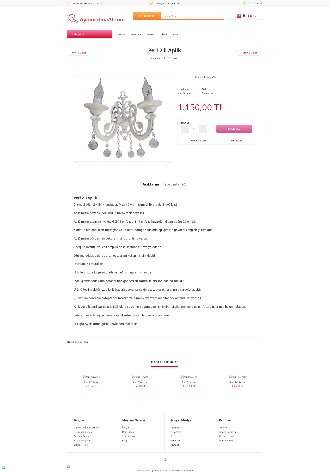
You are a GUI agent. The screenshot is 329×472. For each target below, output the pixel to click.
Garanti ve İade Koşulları (86, 427)
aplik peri (83, 341)
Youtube (174, 444)
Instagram (175, 431)
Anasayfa (155, 57)
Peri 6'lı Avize (189, 382)
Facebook (175, 427)
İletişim (125, 427)
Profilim (223, 427)
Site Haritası (128, 436)
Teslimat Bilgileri (82, 436)
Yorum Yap (211, 77)
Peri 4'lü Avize (91, 382)
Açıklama (151, 184)
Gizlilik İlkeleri (81, 444)
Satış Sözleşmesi (82, 440)
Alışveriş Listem (227, 436)
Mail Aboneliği (226, 440)
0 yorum (198, 77)
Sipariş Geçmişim (227, 431)
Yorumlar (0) (175, 184)
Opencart (155, 470)
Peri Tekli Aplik (237, 382)
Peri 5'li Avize (140, 382)
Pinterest (175, 440)
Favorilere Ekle (198, 140)
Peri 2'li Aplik (170, 57)
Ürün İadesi (128, 431)
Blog (124, 440)
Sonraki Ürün (249, 52)
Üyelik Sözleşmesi (83, 431)
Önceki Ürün (79, 52)
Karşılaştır (237, 140)
